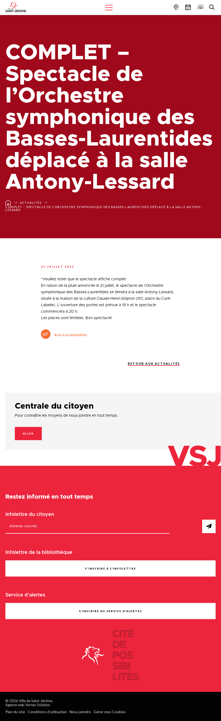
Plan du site (15, 711)
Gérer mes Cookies (110, 711)
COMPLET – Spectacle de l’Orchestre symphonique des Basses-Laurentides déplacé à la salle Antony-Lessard (103, 208)
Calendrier (187, 7)
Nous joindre (80, 711)
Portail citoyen (199, 7)
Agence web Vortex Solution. (28, 705)
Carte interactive (175, 7)
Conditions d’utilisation (47, 711)
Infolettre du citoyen (29, 514)
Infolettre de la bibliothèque (38, 552)
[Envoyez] (209, 526)
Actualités (31, 202)
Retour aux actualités (154, 363)
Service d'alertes (25, 595)
